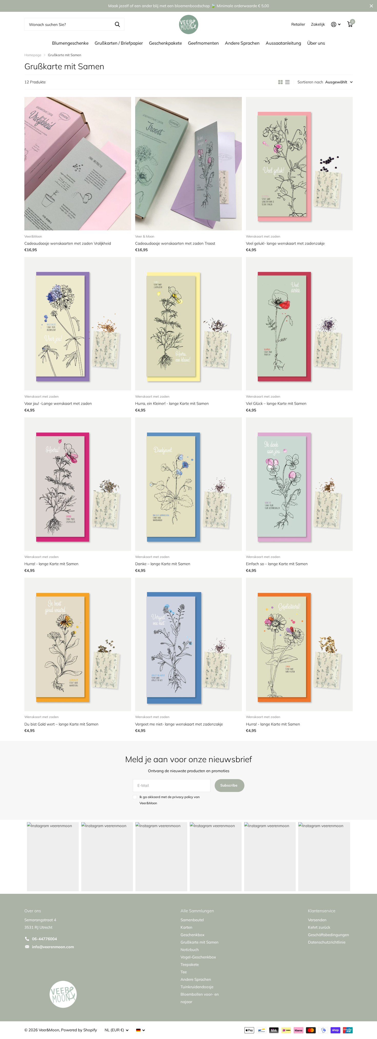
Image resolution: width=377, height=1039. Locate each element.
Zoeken (117, 24)
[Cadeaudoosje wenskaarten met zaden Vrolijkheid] (77, 163)
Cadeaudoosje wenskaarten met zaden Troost (175, 243)
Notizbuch (190, 949)
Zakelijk (318, 24)
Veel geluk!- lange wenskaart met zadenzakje (285, 243)
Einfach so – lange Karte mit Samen (277, 563)
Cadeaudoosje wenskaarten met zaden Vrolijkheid (67, 243)
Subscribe (229, 785)
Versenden (317, 919)
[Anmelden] (336, 24)
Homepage (32, 55)
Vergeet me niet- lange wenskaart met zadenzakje (179, 724)
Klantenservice (321, 910)
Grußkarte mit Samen (200, 942)
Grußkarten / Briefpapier (119, 43)
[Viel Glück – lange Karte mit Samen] (299, 323)
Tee (184, 971)
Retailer (298, 24)
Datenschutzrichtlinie (326, 942)
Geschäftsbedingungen (328, 934)
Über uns (316, 43)
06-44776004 (44, 938)
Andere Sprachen (242, 43)
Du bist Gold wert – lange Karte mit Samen (61, 724)
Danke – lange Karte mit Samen (162, 563)
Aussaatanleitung (283, 43)
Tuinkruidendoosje (197, 986)
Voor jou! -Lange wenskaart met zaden (58, 403)
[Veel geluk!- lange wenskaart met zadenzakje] (299, 163)
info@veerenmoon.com (53, 946)
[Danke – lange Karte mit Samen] (188, 484)
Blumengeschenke (70, 43)
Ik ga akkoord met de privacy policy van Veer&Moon (170, 800)
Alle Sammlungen (197, 910)
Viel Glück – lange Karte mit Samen (276, 403)
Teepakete (190, 964)
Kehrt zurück (319, 927)
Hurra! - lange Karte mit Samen (51, 563)
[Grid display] (280, 82)
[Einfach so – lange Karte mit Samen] (299, 484)
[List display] (287, 82)
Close (371, 6)
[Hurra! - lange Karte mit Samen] (77, 484)
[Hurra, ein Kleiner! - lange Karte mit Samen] (188, 323)
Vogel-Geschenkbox (198, 957)
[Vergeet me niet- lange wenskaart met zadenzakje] (188, 644)
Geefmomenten (203, 43)
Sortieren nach (310, 82)
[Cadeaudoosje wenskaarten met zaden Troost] (188, 163)
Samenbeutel (192, 919)
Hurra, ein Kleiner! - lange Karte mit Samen (172, 403)
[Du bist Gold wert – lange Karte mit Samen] (77, 644)
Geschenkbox (192, 934)
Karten (186, 927)
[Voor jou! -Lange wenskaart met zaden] (77, 323)
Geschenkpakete (165, 43)
